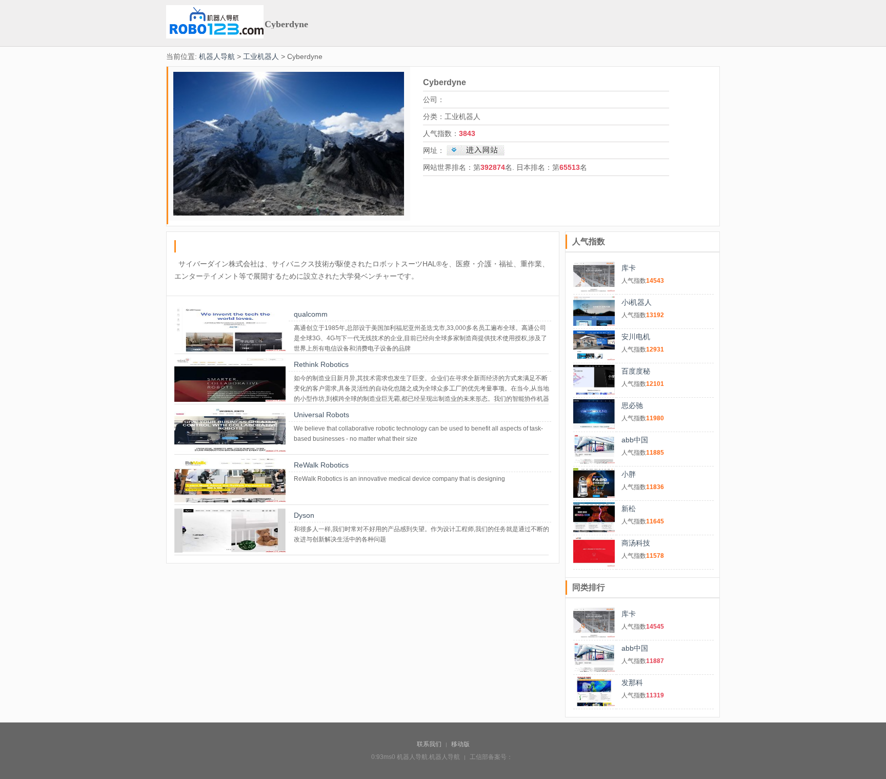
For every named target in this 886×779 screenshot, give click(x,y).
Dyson (304, 515)
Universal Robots (321, 415)
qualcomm (311, 314)
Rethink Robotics (321, 364)
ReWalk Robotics (321, 465)
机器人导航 (217, 56)
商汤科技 (635, 543)
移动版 (460, 744)
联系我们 (429, 744)
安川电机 (635, 337)
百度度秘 (635, 371)
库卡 (628, 268)
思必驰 (632, 405)
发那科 (632, 682)
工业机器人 (261, 56)
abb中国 (634, 440)
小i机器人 (636, 302)
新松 (628, 508)
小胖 (628, 474)
